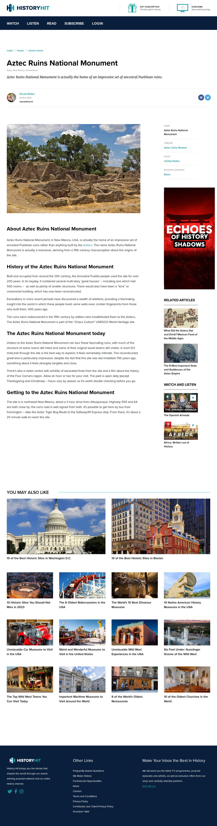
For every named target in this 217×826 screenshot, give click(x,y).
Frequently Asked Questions (88, 771)
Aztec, (168, 147)
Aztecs (87, 245)
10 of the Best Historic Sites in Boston (137, 558)
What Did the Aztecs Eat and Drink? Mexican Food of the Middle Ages (180, 334)
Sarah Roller (27, 94)
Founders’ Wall (81, 811)
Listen (33, 23)
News (76, 786)
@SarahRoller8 (26, 101)
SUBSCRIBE (197, 6)
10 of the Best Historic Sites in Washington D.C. (39, 558)
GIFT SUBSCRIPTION (149, 6)
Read (51, 23)
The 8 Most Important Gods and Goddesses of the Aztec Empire (180, 369)
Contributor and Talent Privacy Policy (93, 806)
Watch (13, 23)
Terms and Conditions (85, 796)
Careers (77, 791)
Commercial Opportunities (87, 781)
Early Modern (179, 147)
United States (172, 161)
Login (97, 23)
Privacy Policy (80, 801)
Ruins (167, 174)
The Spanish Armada (176, 415)
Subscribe (74, 23)
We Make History (82, 776)
